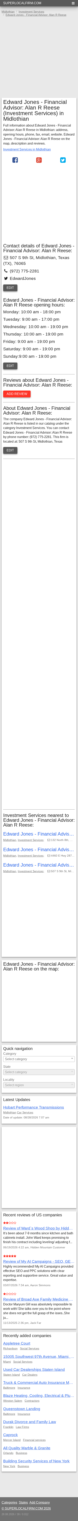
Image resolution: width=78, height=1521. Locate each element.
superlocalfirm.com (22, 3)
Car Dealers (29, 1374)
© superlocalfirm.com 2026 (26, 1508)
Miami (7, 1361)
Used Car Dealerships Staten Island (34, 1369)
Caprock (10, 1435)
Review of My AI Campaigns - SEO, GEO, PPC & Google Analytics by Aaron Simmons (39, 1261)
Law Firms (22, 1427)
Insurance (24, 1387)
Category (9, 1053)
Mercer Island (12, 1440)
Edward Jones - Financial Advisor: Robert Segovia (39, 865)
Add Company (39, 1502)
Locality (8, 1079)
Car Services (25, 1112)
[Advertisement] (39, 59)
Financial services (34, 1440)
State (7, 1066)
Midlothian (9, 840)
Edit (10, 287)
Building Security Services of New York (36, 1461)
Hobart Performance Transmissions (33, 1107)
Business (21, 1453)
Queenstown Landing (21, 1409)
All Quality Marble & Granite (26, 1448)
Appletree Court (16, 1343)
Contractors (32, 1400)
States (23, 1502)
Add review (17, 394)
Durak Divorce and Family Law (29, 1422)
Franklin (8, 1427)
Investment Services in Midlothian (27, 149)
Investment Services (30, 840)
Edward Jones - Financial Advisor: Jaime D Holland (39, 849)
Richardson (10, 1348)
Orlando (8, 1453)
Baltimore (9, 1387)
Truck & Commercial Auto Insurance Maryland (39, 1382)
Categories (9, 1502)
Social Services (29, 1348)
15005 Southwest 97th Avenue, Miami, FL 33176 (39, 1356)
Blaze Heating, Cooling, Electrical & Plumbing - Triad (39, 1395)
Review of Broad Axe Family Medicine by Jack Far (39, 1299)
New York (9, 1466)
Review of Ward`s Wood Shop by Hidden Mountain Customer (39, 1228)
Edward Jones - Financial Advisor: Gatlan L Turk (39, 834)
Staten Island (11, 1374)
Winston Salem (12, 1400)
